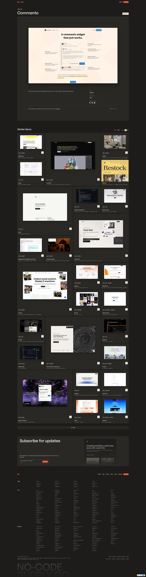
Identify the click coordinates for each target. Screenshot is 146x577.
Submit (120, 2)
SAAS (91, 97)
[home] (18, 2)
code (103, 474)
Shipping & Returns (121, 556)
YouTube (113, 558)
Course (23, 417)
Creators (120, 474)
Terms (127, 556)
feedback (58, 108)
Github (127, 558)
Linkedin (118, 558)
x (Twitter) (108, 558)
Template (51, 363)
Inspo (20, 153)
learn (107, 474)
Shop (115, 474)
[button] (22, 2)
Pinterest (123, 558)
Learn (20, 256)
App (21, 9)
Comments (92, 92)
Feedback (114, 556)
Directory (107, 390)
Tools (19, 9)
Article (23, 256)
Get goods (26, 460)
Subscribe (126, 2)
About (110, 556)
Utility (79, 256)
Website (23, 153)
